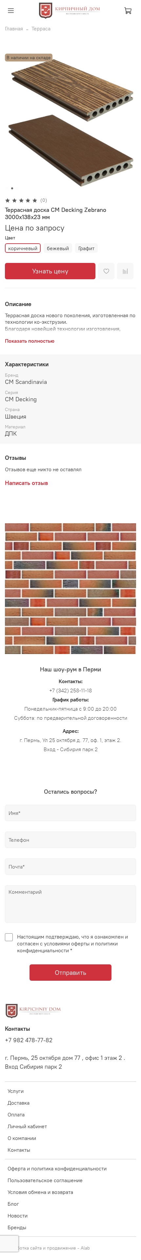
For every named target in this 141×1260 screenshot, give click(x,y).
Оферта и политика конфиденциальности (57, 1168)
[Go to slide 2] (12, 188)
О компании (22, 1138)
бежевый (58, 248)
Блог (13, 1203)
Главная (14, 28)
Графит (86, 248)
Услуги (16, 1091)
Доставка (19, 1102)
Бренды (17, 1227)
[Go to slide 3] (17, 188)
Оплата (16, 1114)
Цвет (10, 238)
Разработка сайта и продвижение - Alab (47, 1248)
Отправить (70, 972)
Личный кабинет (27, 1126)
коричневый (22, 248)
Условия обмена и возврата (40, 1192)
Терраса (40, 28)
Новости (18, 1215)
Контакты (19, 1150)
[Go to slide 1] (8, 188)
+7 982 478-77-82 (28, 1040)
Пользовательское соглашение (45, 1180)
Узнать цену (50, 271)
